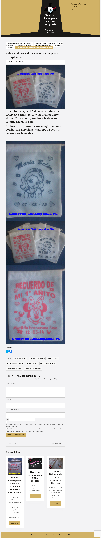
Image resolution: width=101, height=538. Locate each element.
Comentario (10, 383)
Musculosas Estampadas (43, 45)
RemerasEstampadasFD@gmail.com (78, 6)
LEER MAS (15, 523)
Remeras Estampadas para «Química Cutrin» (55, 477)
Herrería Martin (32, 363)
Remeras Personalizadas (33, 369)
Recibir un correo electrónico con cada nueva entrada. (26, 431)
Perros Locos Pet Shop (47, 363)
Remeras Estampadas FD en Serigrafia (19, 43)
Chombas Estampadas (24, 45)
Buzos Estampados (20, 358)
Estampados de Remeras (15, 363)
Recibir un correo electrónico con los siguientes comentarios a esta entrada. (34, 429)
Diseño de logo (53, 358)
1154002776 (24, 4)
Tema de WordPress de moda (41, 535)
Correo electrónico (13, 409)
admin (11, 61)
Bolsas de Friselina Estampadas (45, 43)
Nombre (9, 399)
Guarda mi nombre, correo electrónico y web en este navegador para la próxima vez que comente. (34, 425)
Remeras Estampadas (14, 369)
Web (7, 419)
